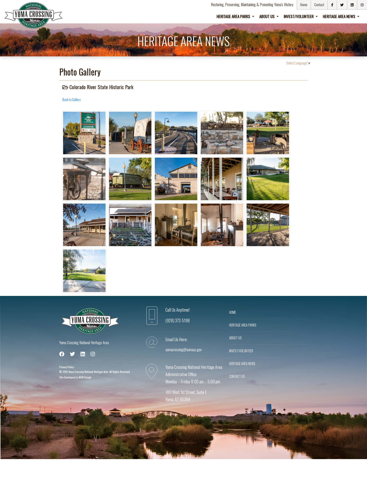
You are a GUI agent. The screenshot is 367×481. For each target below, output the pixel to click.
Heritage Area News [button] (339, 16)
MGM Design (85, 377)
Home (303, 4)
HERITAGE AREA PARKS (242, 325)
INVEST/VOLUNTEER (241, 350)
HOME (232, 312)
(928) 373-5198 (177, 320)
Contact (319, 4)
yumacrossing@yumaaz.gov (183, 349)
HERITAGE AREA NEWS (242, 363)
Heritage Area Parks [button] (234, 16)
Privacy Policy (66, 367)
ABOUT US (235, 337)
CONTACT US (237, 376)
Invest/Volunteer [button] (299, 16)
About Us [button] (267, 16)
